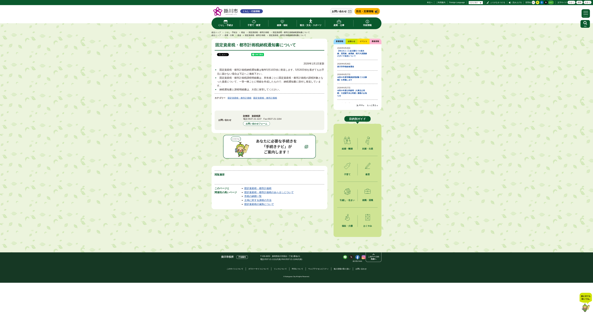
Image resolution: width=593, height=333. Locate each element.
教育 (368, 174)
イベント (363, 41)
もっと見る (371, 105)
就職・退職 (367, 200)
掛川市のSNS (357, 261)
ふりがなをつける (497, 2)
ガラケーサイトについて (258, 269)
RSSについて (297, 269)
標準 (579, 2)
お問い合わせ (339, 11)
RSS (361, 105)
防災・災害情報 (365, 11)
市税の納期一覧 (253, 196)
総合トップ (216, 32)
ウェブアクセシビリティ (318, 269)
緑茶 (551, 2)
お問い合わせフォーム (256, 123)
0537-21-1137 (255, 119)
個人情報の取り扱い (342, 269)
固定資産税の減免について (259, 204)
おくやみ (367, 226)
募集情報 (375, 41)
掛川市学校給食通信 (345, 67)
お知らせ (351, 41)
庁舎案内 (242, 257)
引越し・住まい (347, 200)
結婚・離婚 (347, 148)
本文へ (430, 2)
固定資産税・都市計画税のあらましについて (269, 192)
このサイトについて (235, 269)
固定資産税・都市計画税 (259, 32)
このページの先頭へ (373, 258)
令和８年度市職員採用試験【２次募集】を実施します (352, 78)
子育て (347, 174)
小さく (571, 2)
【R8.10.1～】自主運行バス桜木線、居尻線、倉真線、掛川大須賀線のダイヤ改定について (352, 53)
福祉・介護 (347, 226)
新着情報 (339, 41)
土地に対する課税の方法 (257, 200)
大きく (587, 2)
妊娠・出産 (367, 148)
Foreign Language (457, 2)
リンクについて (280, 269)
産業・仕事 (229, 35)
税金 (243, 32)
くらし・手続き (231, 32)
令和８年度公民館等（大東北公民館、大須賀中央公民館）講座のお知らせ (352, 93)
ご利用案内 (440, 2)
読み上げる (517, 2)
